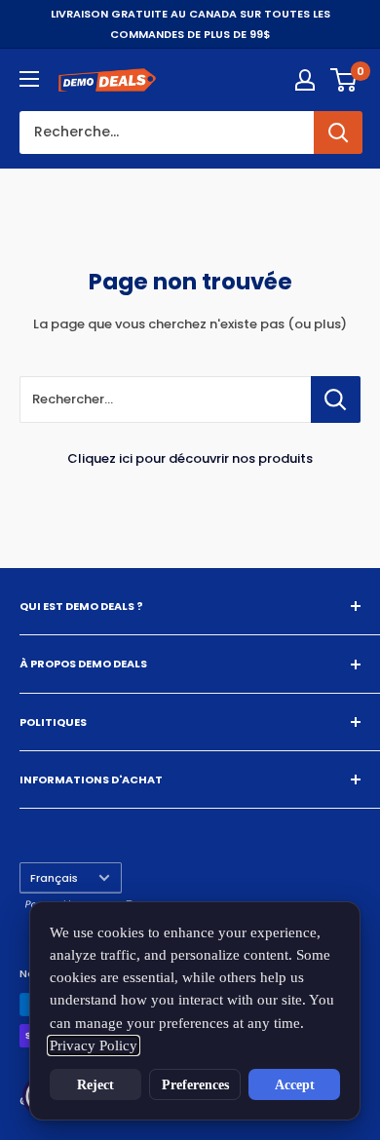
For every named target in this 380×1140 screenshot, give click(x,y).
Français (54, 878)
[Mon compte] (305, 80)
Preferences (195, 1084)
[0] (344, 80)
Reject (95, 1084)
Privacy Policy (93, 1045)
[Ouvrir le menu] (29, 79)
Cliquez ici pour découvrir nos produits (190, 458)
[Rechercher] (338, 132)
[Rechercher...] (336, 399)
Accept (295, 1084)
